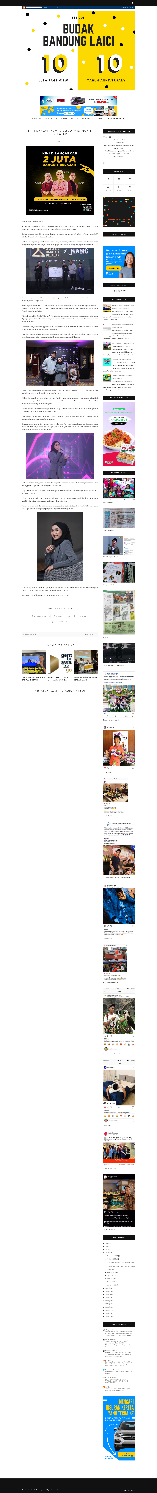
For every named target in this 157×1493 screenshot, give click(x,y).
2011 (107, 1316)
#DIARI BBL (37, 119)
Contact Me (50, 3)
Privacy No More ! (111, 1351)
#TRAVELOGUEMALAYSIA (92, 119)
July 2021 (110, 1275)
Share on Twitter (63, 616)
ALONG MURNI (110, 1339)
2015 (107, 1304)
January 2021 (111, 1285)
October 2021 (112, 1259)
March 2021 (111, 1282)
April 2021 (110, 1279)
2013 (107, 1310)
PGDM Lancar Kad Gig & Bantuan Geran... (33, 678)
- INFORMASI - (63, 622)
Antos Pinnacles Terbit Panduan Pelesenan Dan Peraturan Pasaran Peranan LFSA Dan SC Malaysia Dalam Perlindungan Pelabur (118, 1333)
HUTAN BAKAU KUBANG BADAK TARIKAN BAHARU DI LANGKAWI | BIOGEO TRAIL (116, 1381)
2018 (107, 1294)
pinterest (130, 190)
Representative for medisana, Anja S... (58, 678)
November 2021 (112, 1256)
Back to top (129, 1490)
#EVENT (48, 119)
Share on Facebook (42, 616)
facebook (108, 182)
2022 (107, 1249)
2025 (107, 1243)
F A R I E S (108, 1360)
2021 (107, 1253)
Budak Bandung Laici (112, 1370)
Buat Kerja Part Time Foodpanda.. (123, 343)
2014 (107, 1307)
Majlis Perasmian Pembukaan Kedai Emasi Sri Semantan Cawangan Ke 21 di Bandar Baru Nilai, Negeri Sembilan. (118, 1354)
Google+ (119, 190)
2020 (107, 1288)
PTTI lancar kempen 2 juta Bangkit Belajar (121, 1262)
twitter (130, 182)
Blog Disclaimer (36, 3)
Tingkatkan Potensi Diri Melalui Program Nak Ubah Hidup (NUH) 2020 (118, 1389)
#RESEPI (74, 119)
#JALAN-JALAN (61, 119)
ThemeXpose (40, 1490)
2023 (107, 1246)
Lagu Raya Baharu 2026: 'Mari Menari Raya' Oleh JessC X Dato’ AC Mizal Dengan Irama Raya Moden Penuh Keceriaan (118, 1364)
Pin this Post (82, 616)
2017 (107, 1297)
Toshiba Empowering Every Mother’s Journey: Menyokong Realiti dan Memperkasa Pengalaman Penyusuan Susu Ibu (118, 1344)
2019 (107, 1291)
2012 (107, 1313)
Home (24, 3)
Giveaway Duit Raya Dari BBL (121, 359)
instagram (119, 182)
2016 (107, 1301)
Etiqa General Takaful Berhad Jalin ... (85, 678)
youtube (108, 190)
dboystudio (109, 1330)
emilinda (108, 1387)
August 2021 (111, 1272)
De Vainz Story (110, 1377)
